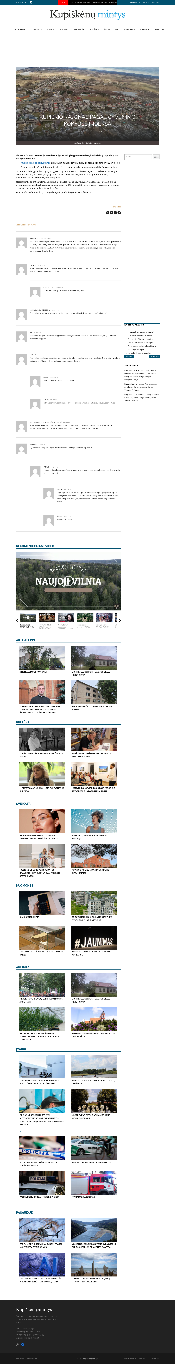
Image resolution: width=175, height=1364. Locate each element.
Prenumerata (135, 2)
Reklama (146, 2)
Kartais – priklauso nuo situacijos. (140, 343)
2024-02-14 (70, 131)
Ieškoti (156, 157)
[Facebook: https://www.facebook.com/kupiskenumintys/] (31, 2)
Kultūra (23, 722)
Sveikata (23, 804)
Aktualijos (25, 640)
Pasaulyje (24, 1212)
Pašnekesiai (32, 1358)
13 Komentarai (87, 131)
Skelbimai (20, 1358)
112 (18, 1131)
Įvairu (21, 1049)
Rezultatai (154, 357)
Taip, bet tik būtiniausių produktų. (140, 339)
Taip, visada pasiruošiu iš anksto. (140, 336)
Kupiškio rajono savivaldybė (35, 163)
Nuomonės (24, 885)
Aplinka (22, 967)
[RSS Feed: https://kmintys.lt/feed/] (18, 1344)
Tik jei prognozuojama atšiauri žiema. (142, 346)
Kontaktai (155, 2)
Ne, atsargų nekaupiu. (136, 350)
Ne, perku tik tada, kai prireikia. (139, 353)
